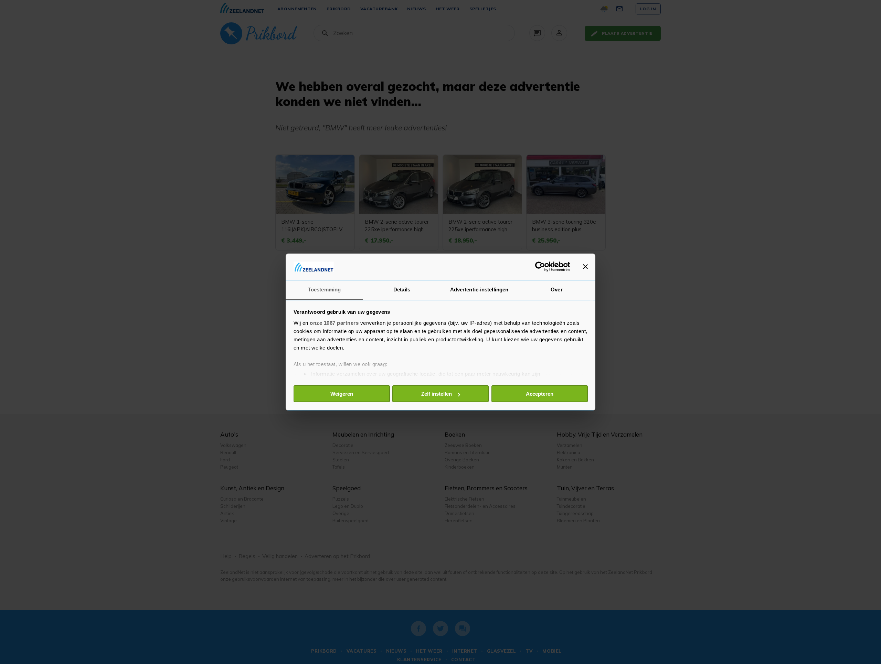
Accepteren (539, 394)
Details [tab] (401, 289)
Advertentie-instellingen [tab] (479, 289)
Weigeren (341, 394)
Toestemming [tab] (324, 289)
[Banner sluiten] (585, 266)
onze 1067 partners (334, 323)
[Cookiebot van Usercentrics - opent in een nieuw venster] (540, 266)
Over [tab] (556, 289)
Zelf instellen (436, 394)
